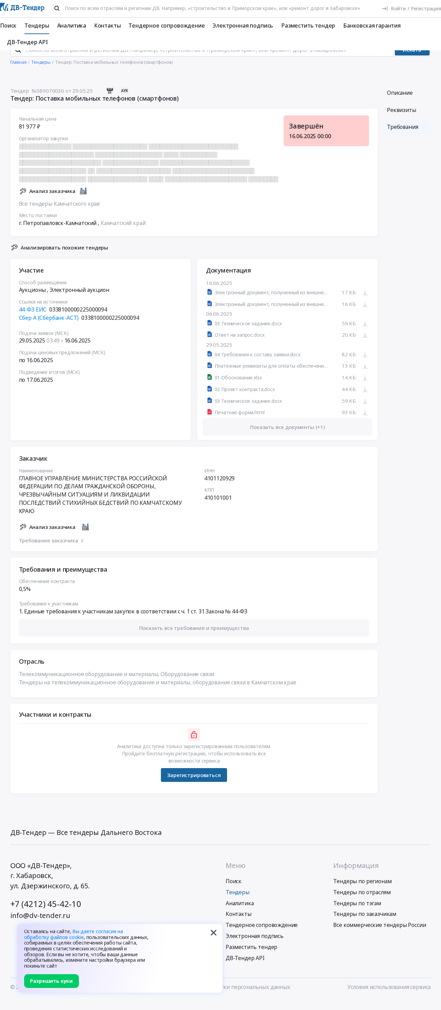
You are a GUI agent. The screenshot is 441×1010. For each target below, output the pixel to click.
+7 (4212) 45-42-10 (45, 903)
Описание (400, 92)
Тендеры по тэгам (357, 903)
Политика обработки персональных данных (232, 987)
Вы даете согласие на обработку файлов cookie (73, 934)
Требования (402, 127)
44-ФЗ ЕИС (33, 309)
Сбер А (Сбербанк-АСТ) (49, 318)
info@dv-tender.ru (40, 915)
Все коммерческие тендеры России (379, 925)
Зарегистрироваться (193, 775)
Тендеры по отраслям (361, 892)
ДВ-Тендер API (27, 42)
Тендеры (36, 25)
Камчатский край (123, 223)
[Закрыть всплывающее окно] (213, 933)
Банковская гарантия (372, 25)
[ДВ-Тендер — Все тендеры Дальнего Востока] (22, 8)
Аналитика (71, 25)
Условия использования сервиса (389, 987)
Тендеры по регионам (362, 881)
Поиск (8, 25)
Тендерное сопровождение (167, 25)
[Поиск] (56, 8)
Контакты (107, 25)
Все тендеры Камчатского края (59, 203)
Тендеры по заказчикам (364, 914)
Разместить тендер (308, 25)
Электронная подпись (243, 25)
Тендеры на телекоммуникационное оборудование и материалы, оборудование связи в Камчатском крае (157, 682)
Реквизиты (401, 110)
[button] (194, 627)
